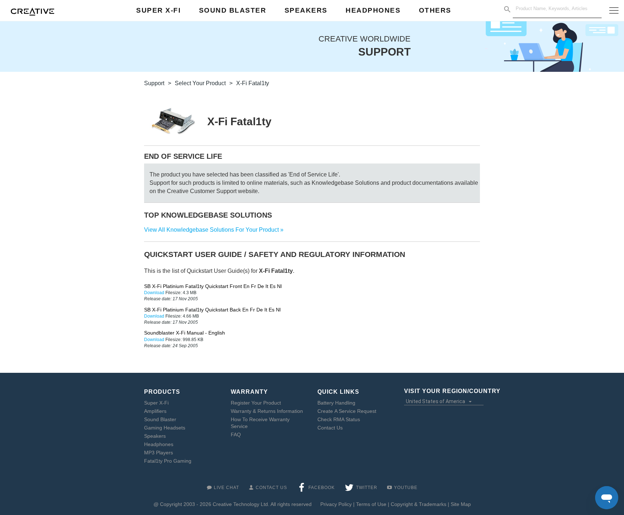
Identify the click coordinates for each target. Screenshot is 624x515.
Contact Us (330, 428)
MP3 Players (158, 452)
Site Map (461, 504)
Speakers (155, 436)
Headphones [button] (373, 10)
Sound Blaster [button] (232, 10)
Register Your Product (256, 403)
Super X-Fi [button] (158, 10)
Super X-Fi (156, 403)
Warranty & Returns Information (267, 411)
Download (154, 292)
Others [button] (435, 10)
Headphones (158, 444)
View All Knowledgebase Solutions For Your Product (211, 230)
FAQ (236, 434)
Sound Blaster (160, 419)
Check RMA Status (338, 419)
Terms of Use (371, 504)
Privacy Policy (336, 504)
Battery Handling (336, 403)
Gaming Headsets (164, 428)
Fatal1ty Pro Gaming (167, 461)
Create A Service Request (346, 411)
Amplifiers (155, 411)
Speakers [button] (306, 10)
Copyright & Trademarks (418, 504)
